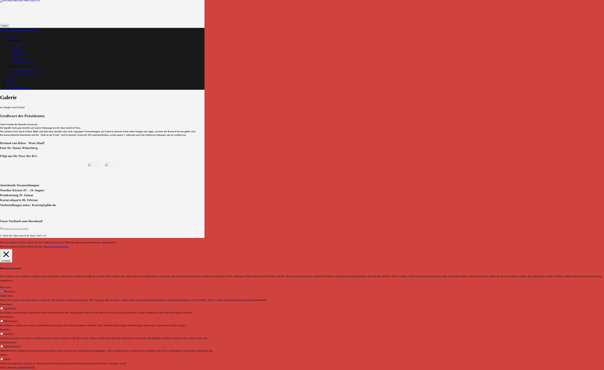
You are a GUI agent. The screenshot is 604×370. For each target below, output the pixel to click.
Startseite (11, 36)
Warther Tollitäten (23, 62)
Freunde (10, 83)
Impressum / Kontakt (18, 87)
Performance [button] (7, 316)
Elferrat (17, 49)
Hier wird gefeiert (22, 74)
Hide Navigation (29, 29)
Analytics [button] (5, 329)
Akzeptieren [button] (109, 242)
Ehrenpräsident (21, 53)
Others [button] (3, 354)
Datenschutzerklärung (56, 246)
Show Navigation (9, 29)
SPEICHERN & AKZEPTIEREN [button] (17, 367)
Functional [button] (6, 304)
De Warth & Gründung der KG (29, 70)
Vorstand (17, 45)
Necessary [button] (5, 287)
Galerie (10, 78)
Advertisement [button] (8, 342)
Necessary (9, 291)
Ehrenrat (17, 57)
